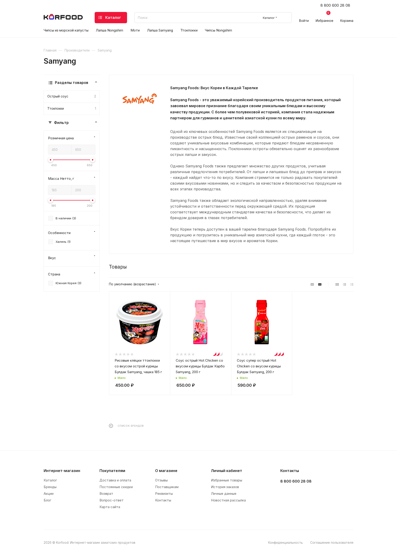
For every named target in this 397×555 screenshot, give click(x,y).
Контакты (163, 500)
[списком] (344, 284)
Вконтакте (285, 493)
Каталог (50, 480)
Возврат (106, 493)
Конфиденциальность (285, 542)
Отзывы (161, 480)
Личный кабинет (226, 470)
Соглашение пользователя (331, 542)
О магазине (166, 470)
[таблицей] (352, 284)
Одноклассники (308, 493)
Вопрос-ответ (111, 500)
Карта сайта (109, 507)
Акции (49, 493)
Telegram (297, 493)
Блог (47, 500)
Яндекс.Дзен (320, 493)
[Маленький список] (312, 284)
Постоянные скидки (116, 487)
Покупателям (112, 470)
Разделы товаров (71, 82)
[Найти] (286, 17)
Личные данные (223, 493)
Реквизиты (164, 493)
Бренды (50, 487)
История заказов (225, 487)
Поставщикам (167, 487)
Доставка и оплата (115, 480)
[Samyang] (139, 98)
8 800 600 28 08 (335, 5)
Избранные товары (226, 480)
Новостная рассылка (228, 500)
